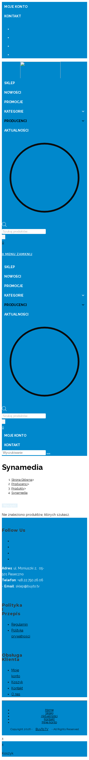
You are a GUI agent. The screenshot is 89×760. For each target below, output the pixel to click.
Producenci (15, 121)
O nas (15, 694)
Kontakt (12, 16)
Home (49, 710)
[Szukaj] (3, 237)
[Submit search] (48, 453)
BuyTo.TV (42, 729)
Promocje (13, 102)
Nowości (12, 92)
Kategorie (13, 111)
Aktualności (16, 130)
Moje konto (16, 7)
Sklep (9, 83)
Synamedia (19, 492)
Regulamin (19, 624)
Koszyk (17, 682)
